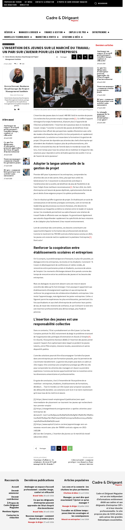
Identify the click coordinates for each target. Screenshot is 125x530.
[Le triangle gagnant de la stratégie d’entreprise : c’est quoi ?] (118, 114)
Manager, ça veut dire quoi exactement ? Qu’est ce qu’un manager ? (75, 500)
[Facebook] (74, 56)
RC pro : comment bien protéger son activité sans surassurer (12, 173)
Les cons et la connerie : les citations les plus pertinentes (75, 488)
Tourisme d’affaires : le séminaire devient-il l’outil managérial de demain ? (45, 462)
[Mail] (18, 109)
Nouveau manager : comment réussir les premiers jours (12, 161)
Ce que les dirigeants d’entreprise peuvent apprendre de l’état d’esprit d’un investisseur (12, 147)
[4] (89, 336)
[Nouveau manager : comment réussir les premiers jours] (26, 161)
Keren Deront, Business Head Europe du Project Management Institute (21, 58)
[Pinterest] (85, 56)
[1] (75, 118)
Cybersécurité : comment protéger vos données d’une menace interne (80, 462)
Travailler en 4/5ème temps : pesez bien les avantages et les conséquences (75, 513)
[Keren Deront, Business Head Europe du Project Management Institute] (16, 75)
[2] (71, 187)
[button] (100, 3)
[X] (79, 56)
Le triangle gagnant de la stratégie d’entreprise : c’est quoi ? (103, 116)
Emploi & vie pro (8, 44)
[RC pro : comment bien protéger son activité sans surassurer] (26, 172)
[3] (90, 237)
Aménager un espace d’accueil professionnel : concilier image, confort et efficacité (11, 130)
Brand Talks (38, 496)
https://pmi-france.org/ (16, 95)
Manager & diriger (35, 522)
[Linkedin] (15, 109)
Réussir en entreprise (71, 519)
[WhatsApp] (90, 56)
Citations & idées (70, 493)
